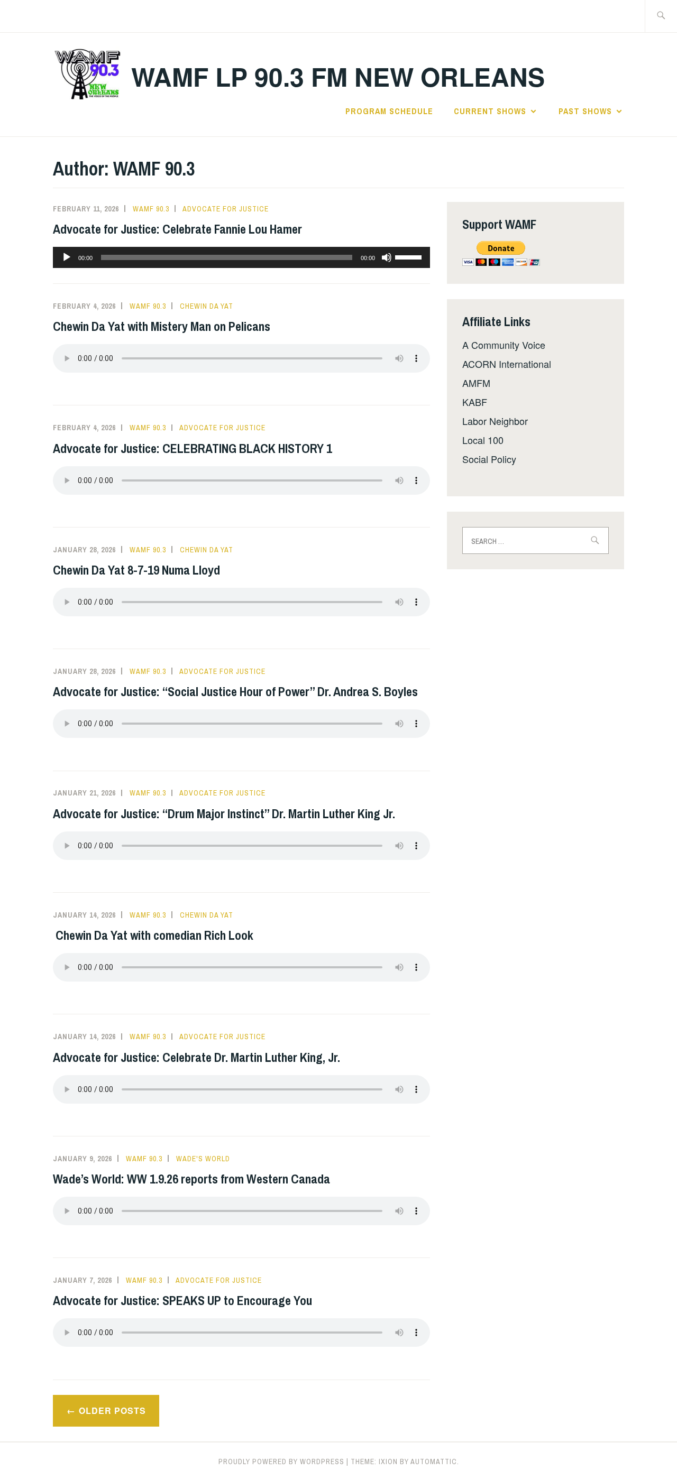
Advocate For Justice (225, 209)
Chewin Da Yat (206, 306)
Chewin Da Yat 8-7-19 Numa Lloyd (136, 569)
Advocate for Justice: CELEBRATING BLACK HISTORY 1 (192, 448)
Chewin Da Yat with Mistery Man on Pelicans (161, 326)
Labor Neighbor (495, 421)
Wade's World (203, 1158)
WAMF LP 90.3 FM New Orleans (338, 76)
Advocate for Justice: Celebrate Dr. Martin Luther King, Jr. (198, 1057)
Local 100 (483, 440)
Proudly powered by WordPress (281, 1461)
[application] (241, 257)
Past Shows (585, 111)
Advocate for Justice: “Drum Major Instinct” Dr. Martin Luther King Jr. (225, 813)
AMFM (476, 383)
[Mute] (386, 257)
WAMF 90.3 (151, 209)
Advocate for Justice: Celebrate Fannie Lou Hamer (177, 228)
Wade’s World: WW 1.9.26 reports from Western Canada (191, 1178)
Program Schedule (389, 111)
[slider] (410, 256)
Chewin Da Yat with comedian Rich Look (153, 935)
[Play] (66, 257)
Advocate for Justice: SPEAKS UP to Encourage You (182, 1300)
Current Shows (490, 111)
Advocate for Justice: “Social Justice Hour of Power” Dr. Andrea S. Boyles (236, 691)
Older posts (112, 1410)
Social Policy (489, 459)
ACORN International (506, 364)
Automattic (433, 1461)
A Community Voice (503, 345)
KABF (474, 402)
